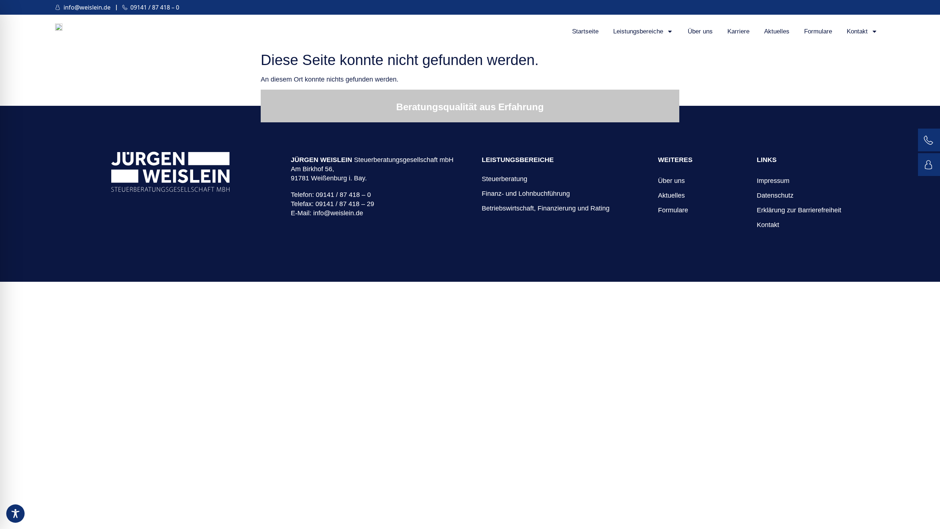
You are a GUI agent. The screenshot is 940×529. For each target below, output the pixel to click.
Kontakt (857, 31)
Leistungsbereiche (638, 31)
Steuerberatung (504, 179)
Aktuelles (776, 31)
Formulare (818, 31)
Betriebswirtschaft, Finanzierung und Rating (546, 208)
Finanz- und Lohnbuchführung (526, 193)
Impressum (773, 180)
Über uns (700, 31)
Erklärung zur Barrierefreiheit (799, 210)
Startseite (585, 31)
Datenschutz (775, 195)
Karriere (738, 31)
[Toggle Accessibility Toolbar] (15, 513)
